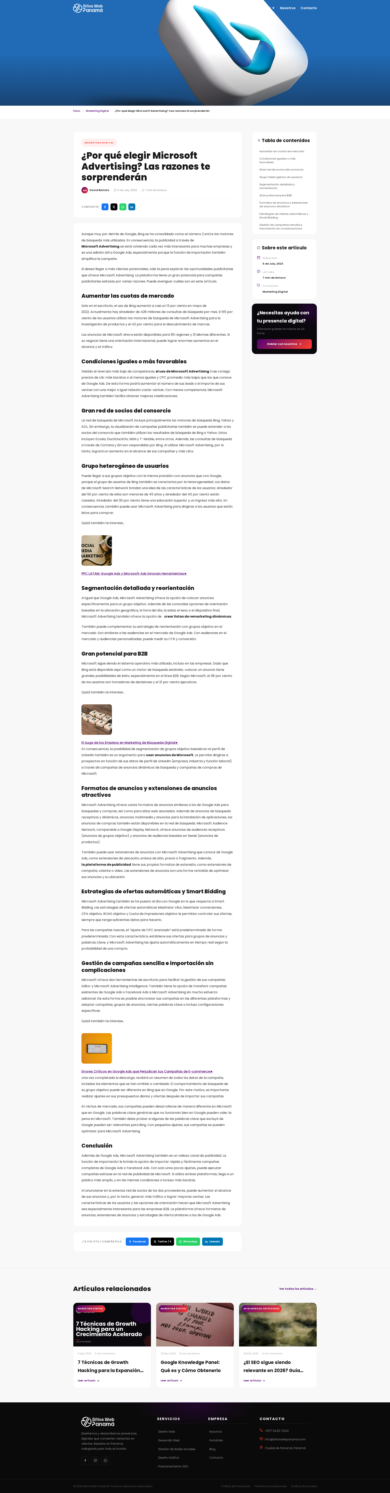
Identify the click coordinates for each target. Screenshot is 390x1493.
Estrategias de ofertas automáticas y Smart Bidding (283, 215)
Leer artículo (86, 1380)
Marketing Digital (97, 111)
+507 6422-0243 (277, 1431)
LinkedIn (214, 1241)
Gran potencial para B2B (275, 195)
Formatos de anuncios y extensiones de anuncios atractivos (283, 204)
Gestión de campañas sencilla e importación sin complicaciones (280, 226)
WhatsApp (190, 1241)
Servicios (263, 8)
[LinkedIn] (131, 206)
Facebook (139, 1241)
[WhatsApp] (122, 206)
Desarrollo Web (169, 1440)
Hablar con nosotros (282, 344)
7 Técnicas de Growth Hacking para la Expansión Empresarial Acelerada (109, 1370)
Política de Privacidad (235, 1486)
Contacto (309, 8)
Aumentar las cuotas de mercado (281, 151)
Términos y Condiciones (271, 1486)
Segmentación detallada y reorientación (277, 186)
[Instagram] (95, 1460)
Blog (212, 1449)
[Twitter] (113, 206)
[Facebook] (105, 206)
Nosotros (288, 8)
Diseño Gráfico (168, 1458)
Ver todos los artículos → (298, 1289)
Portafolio (216, 1440)
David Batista (99, 190)
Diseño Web (166, 1432)
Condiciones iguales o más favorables (277, 160)
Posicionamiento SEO (173, 1466)
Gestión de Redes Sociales (176, 1449)
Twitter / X (164, 1241)
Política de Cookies (304, 1486)
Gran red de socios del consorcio (281, 170)
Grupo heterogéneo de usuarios (280, 177)
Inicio (246, 8)
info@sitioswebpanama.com (285, 1439)
